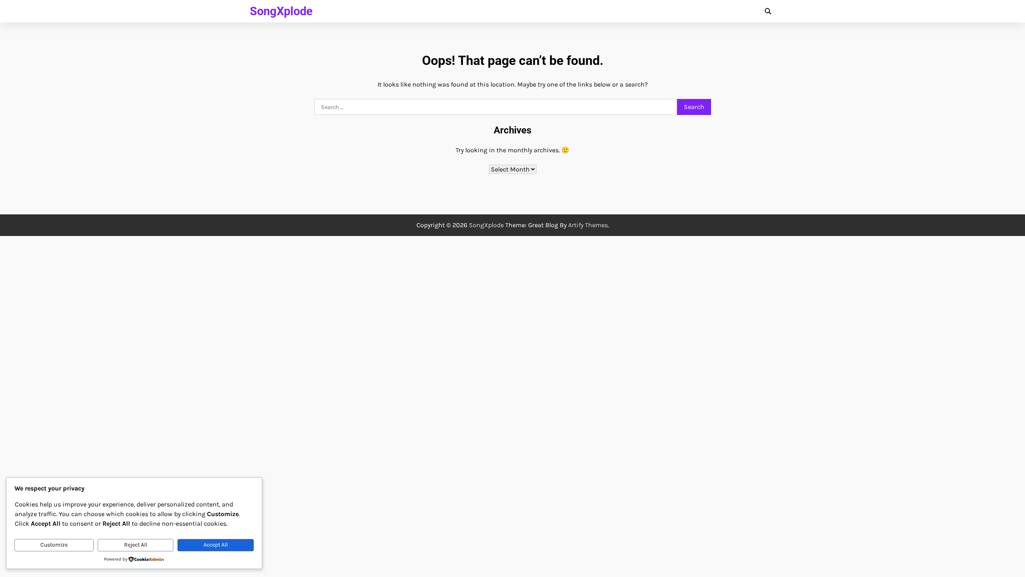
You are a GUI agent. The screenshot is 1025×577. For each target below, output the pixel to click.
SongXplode (281, 11)
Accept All (215, 544)
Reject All (135, 544)
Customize (54, 544)
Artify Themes (588, 225)
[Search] (768, 11)
